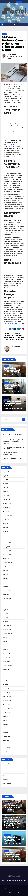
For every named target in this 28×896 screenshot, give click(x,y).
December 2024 (7, 550)
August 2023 (6, 606)
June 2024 (5, 574)
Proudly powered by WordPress (10, 888)
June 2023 (5, 614)
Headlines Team (18, 827)
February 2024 (7, 590)
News (4, 775)
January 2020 (6, 740)
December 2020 (7, 696)
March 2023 (6, 621)
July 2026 (5, 476)
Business (4, 34)
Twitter (17, 892)
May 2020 (5, 724)
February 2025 (7, 543)
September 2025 (7, 515)
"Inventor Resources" (8, 764)
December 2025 (7, 503)
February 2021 (7, 688)
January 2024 (6, 594)
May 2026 (5, 483)
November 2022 (7, 629)
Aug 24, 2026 (8, 827)
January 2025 (6, 547)
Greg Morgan (12, 54)
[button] (25, 24)
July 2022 (5, 637)
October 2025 (6, 511)
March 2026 (6, 491)
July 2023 (5, 610)
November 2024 (7, 554)
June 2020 (5, 720)
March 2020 (6, 732)
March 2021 (6, 685)
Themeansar (14, 890)
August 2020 (6, 712)
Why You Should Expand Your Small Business (12, 807)
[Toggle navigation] (14, 24)
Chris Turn (17, 843)
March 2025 (6, 539)
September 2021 (7, 665)
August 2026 (6, 472)
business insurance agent (16, 144)
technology (6, 779)
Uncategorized (7, 783)
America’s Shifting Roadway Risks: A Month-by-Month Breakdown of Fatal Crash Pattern (13, 441)
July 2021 (5, 673)
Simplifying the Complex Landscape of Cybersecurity (14, 839)
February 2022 (7, 653)
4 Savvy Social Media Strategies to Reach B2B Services (13, 404)
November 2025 (7, 507)
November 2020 (7, 700)
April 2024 (5, 582)
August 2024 (6, 566)
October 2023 (6, 602)
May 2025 (5, 531)
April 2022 (5, 645)
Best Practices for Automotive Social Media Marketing (12, 370)
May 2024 (5, 578)
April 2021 (5, 681)
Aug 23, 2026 (8, 859)
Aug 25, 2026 (8, 811)
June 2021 (5, 677)
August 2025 (6, 519)
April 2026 (5, 487)
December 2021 (7, 657)
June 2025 (5, 527)
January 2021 (6, 692)
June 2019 (5, 752)
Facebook (10, 892)
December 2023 (7, 598)
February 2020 (7, 736)
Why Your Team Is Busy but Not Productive (12, 387)
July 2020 (5, 716)
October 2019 (6, 748)
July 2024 (5, 570)
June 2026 (5, 479)
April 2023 (5, 617)
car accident (20, 56)
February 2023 (7, 625)
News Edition (18, 811)
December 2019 (7, 744)
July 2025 (5, 523)
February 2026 (7, 495)
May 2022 (5, 641)
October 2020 (6, 704)
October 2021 (6, 661)
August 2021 (6, 669)
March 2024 (6, 586)
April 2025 (5, 535)
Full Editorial (17, 391)
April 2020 (5, 728)
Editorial (16, 374)
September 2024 (7, 562)
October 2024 (6, 558)
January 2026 (6, 499)
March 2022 (6, 649)
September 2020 (7, 708)
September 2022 (7, 633)
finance (5, 771)
